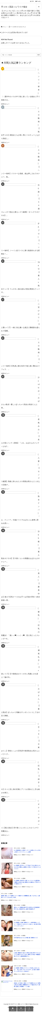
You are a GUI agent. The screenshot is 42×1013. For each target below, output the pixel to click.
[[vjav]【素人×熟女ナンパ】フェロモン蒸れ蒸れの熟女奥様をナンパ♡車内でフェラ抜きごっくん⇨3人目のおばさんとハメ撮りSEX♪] (19, 273)
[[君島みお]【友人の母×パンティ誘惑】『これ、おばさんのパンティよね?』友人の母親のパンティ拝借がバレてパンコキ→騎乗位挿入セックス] (19, 427)
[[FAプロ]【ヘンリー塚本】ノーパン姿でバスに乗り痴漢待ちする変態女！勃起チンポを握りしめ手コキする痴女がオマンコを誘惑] (19, 234)
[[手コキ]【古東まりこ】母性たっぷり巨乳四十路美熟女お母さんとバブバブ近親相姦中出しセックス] (19, 735)
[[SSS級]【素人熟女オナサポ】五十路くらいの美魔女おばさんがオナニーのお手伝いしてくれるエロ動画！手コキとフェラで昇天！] (19, 542)
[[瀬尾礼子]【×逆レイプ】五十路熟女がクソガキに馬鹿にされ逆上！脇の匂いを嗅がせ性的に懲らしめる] (19, 658)
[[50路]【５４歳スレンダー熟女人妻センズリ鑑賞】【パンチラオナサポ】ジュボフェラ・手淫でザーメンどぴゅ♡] (19, 196)
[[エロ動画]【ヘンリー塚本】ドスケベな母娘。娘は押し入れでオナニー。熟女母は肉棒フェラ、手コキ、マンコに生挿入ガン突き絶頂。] (19, 157)
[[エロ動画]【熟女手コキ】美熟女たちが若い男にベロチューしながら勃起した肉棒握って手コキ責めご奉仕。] (19, 119)
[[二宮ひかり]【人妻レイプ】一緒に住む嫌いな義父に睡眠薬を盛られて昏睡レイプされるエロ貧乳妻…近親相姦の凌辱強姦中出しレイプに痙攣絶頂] (19, 311)
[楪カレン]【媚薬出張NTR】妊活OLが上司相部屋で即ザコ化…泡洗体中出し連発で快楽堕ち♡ (27, 908)
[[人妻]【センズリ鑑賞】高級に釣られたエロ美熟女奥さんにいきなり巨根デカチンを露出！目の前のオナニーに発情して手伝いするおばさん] (19, 465)
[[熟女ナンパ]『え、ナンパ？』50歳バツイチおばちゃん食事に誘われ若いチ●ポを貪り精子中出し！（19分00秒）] (19, 504)
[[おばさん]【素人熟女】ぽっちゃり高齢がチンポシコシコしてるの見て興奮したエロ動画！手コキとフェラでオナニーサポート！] (19, 696)
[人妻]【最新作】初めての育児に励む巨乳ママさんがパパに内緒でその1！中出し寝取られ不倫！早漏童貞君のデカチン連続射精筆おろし (27, 954)
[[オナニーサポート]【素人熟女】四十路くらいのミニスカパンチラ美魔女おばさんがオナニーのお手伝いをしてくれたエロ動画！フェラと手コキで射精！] (19, 812)
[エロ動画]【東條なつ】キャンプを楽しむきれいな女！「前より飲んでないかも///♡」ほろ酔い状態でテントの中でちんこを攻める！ (27, 969)
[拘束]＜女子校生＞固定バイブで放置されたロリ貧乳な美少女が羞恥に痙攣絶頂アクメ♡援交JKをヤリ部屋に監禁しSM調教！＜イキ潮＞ (27, 984)
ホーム (4, 26)
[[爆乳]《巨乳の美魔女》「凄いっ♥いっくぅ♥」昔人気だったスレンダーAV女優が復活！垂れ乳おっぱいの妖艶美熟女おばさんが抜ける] (19, 619)
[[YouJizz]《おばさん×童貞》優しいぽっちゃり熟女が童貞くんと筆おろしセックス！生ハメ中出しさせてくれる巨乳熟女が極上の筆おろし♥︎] (19, 388)
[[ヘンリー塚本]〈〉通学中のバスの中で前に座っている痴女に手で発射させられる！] (19, 80)
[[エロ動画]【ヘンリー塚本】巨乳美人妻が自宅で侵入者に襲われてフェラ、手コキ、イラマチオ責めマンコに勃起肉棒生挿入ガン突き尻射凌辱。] (19, 350)
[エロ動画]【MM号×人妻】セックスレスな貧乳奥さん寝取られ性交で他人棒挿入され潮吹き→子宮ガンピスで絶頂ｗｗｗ (27, 882)
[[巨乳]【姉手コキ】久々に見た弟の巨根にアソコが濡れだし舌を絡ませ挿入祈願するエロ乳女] (19, 773)
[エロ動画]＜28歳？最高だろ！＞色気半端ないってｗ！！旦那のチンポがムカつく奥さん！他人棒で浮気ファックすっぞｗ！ (27, 924)
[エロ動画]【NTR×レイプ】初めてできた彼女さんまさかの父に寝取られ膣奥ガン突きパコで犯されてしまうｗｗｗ (27, 867)
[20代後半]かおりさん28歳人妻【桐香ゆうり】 (26, 937)
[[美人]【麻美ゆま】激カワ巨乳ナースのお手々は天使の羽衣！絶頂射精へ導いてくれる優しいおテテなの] (19, 581)
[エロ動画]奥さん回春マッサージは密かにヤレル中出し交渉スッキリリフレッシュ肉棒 (27, 851)
